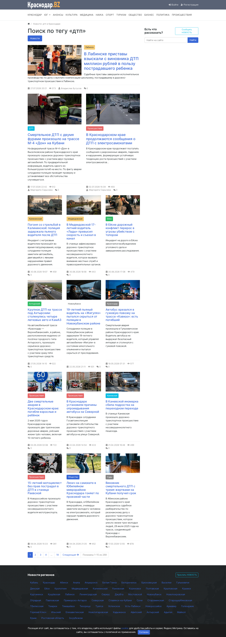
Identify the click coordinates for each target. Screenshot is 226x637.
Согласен (144, 632)
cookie (125, 628)
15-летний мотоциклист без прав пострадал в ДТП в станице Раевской (45, 488)
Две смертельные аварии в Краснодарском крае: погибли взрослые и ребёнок (43, 408)
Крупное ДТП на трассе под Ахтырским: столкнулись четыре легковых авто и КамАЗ (45, 315)
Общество (73, 477)
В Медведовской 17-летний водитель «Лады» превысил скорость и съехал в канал (81, 231)
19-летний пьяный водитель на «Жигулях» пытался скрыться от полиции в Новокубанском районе (84, 316)
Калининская (35, 219)
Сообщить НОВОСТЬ (187, 31)
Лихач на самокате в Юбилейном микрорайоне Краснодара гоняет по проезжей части (83, 489)
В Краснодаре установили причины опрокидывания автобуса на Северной (83, 407)
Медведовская (75, 219)
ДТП (31, 128)
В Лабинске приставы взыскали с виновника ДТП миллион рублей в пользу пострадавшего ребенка (111, 61)
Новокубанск (74, 303)
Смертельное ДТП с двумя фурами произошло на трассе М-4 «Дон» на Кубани (53, 139)
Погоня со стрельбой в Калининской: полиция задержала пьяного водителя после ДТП (44, 230)
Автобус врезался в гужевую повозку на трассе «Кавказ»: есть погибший (122, 315)
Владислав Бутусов (71, 88)
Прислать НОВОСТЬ (187, 575)
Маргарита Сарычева (41, 190)
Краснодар (112, 303)
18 (57, 554)
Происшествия (94, 128)
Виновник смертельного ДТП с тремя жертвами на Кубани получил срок (121, 488)
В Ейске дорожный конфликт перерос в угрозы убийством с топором (120, 230)
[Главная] (29, 24)
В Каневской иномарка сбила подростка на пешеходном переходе (122, 405)
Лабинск (89, 47)
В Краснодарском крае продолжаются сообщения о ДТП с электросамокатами (110, 139)
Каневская (112, 395)
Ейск (109, 219)
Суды (109, 477)
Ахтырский (34, 303)
